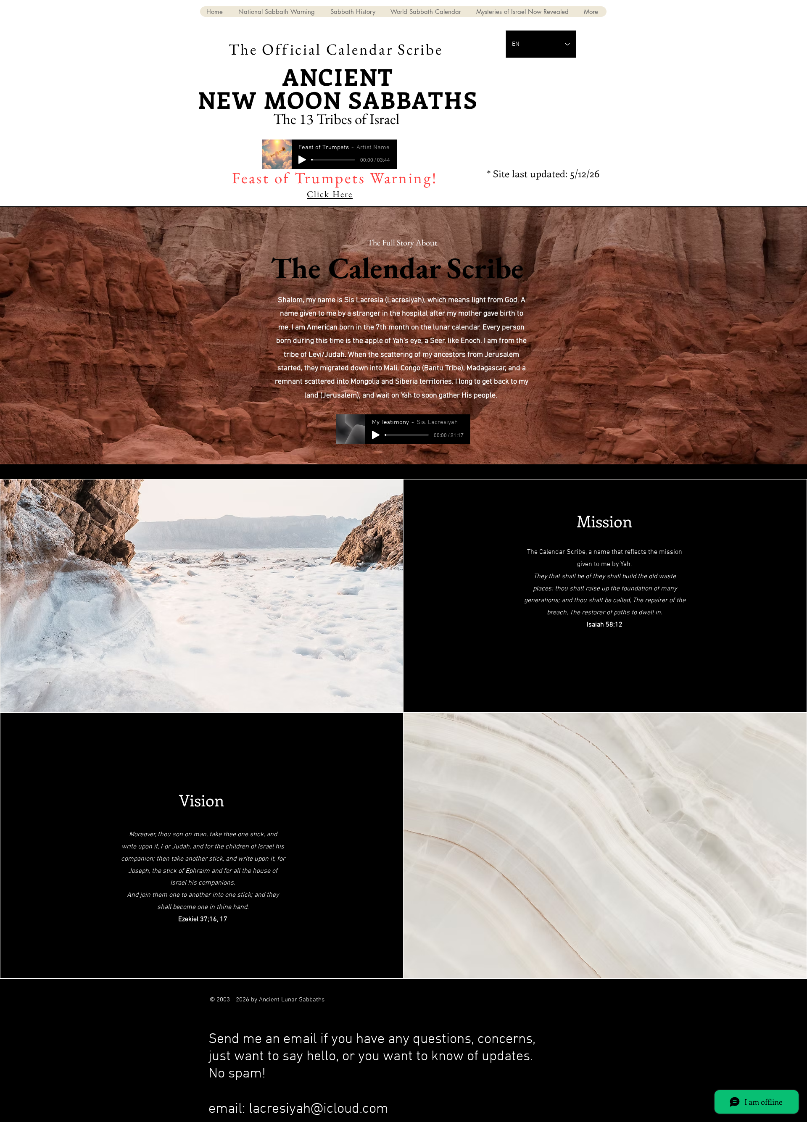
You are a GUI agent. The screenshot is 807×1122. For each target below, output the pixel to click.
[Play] (302, 159)
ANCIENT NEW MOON (296, 88)
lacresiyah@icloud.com (318, 1109)
